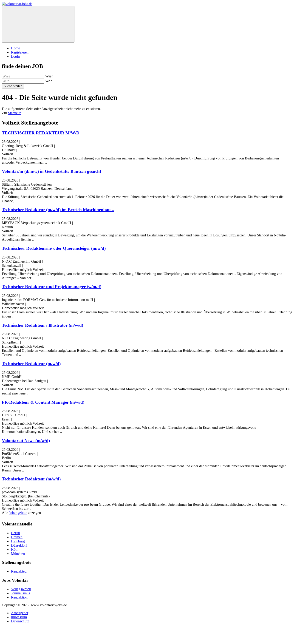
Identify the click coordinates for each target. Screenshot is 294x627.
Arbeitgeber (19, 613)
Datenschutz (20, 621)
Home (15, 48)
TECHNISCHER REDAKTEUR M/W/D (40, 133)
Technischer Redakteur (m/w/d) (31, 363)
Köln (14, 549)
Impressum (19, 617)
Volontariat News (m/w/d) (26, 440)
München (18, 554)
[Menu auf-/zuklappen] (38, 24)
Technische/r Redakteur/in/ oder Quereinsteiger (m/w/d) (54, 248)
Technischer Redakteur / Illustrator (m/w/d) (42, 325)
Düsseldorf (19, 545)
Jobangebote (18, 513)
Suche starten (13, 86)
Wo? (48, 81)
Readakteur (19, 571)
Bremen (17, 537)
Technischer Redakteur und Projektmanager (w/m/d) (51, 286)
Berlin (15, 533)
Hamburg (18, 541)
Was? (49, 76)
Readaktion (19, 597)
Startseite (14, 113)
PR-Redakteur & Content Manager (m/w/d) (43, 402)
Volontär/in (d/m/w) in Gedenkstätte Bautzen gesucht (51, 171)
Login (15, 56)
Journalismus (20, 593)
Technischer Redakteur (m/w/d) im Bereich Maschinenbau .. (58, 209)
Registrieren (19, 52)
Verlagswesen (21, 589)
